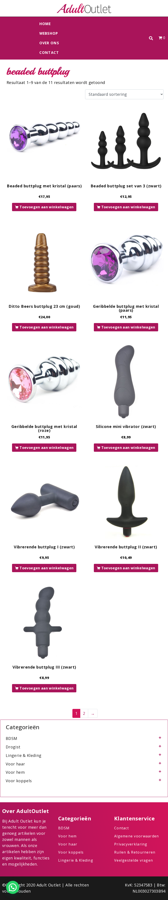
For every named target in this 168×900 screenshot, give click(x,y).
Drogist (13, 746)
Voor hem (15, 772)
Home (45, 23)
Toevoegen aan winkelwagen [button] (46, 207)
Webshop (48, 33)
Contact (49, 52)
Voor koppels (19, 780)
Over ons (49, 43)
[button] (151, 38)
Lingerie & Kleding (23, 755)
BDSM (11, 738)
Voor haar (15, 764)
